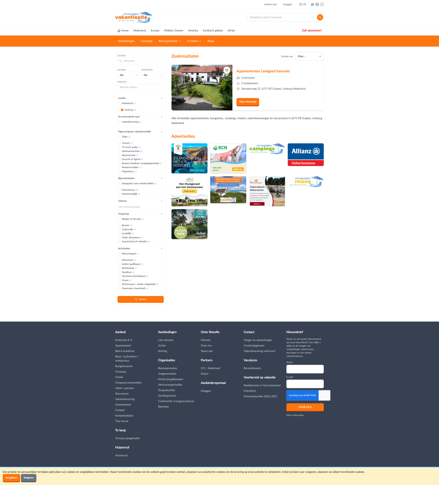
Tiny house (121, 421)
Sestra (204, 373)
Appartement (123, 345)
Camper (120, 410)
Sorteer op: (287, 56)
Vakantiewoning (125, 399)
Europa (155, 30)
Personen (147, 70)
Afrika (231, 30)
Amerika (193, 30)
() (304, 4)
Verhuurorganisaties (170, 384)
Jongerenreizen (167, 373)
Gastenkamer (123, 404)
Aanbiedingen (126, 41)
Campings (146, 41)
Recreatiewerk (252, 368)
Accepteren (11, 478)
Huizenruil (121, 455)
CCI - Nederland (210, 368)
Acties (162, 345)
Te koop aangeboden (127, 438)
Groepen (192, 41)
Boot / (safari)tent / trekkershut (127, 358)
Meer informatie (247, 102)
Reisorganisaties (168, 41)
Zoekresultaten (185, 56)
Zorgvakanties (166, 390)
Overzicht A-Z (123, 340)
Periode (122, 82)
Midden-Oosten (173, 30)
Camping (120, 371)
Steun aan (207, 351)
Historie (205, 340)
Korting (162, 351)
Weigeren (29, 478)
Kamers (121, 70)
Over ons (206, 345)
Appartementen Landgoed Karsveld (262, 71)
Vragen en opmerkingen (258, 340)
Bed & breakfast (124, 351)
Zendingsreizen (167, 395)
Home (125, 30)
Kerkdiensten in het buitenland (262, 385)
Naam (289, 362)
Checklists (250, 391)
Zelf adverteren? (312, 30)
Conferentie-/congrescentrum (176, 401)
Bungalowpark (124, 366)
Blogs (210, 41)
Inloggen (287, 4)
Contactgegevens (254, 345)
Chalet (119, 377)
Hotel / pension (124, 388)
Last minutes (165, 340)
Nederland (139, 30)
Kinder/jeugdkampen (170, 379)
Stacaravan (122, 393)
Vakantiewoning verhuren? (260, 351)
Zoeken (121, 56)
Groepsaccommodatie (128, 382)
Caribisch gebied (213, 30)
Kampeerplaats (124, 415)
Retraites (163, 406)
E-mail (289, 377)
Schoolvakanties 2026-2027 (260, 396)
